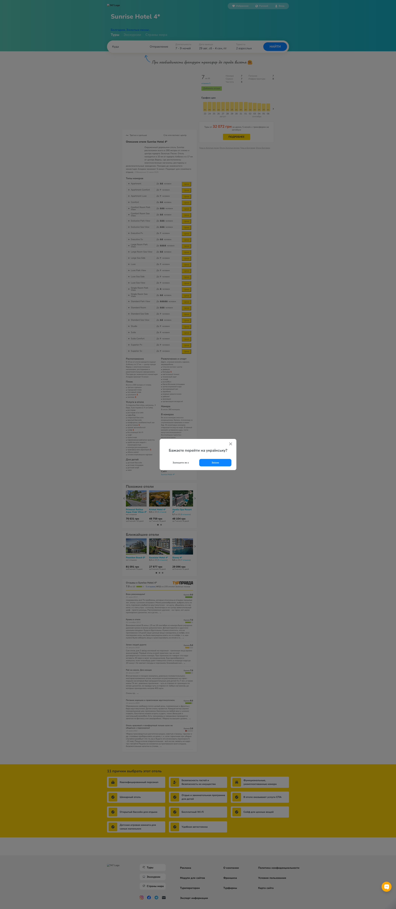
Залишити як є (181, 462)
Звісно (215, 462)
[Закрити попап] (230, 444)
